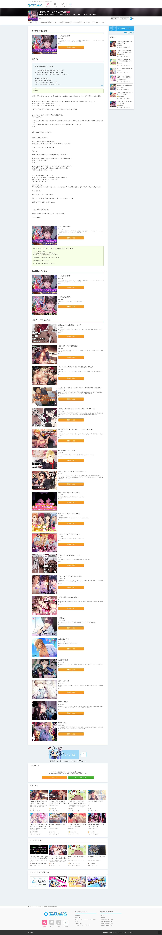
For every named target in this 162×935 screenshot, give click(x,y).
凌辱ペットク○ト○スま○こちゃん (69, 534)
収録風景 (67, 22)
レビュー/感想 (76, 22)
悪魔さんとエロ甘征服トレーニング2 (69, 325)
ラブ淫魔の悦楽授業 (64, 297)
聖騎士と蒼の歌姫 (63, 681)
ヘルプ (77, 921)
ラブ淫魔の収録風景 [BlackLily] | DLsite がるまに (49, 84)
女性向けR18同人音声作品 (56, 22)
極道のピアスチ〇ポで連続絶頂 (67, 346)
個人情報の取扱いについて (107, 921)
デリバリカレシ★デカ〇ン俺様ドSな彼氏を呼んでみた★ (75, 367)
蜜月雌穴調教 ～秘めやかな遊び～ (68, 597)
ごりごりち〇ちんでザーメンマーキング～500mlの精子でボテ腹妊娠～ (80, 388)
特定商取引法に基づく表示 (107, 919)
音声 (95, 14)
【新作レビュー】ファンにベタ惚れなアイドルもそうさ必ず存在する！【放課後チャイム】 (124, 77)
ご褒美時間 (61, 618)
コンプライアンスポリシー (107, 925)
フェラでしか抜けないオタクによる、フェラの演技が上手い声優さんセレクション (58, 858)
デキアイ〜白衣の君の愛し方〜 (124, 68)
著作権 (102, 915)
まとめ (39, 906)
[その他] (133, 18)
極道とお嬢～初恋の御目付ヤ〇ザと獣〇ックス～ (73, 471)
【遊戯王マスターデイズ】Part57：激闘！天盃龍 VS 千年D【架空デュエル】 (77, 803)
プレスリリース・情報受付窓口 (83, 925)
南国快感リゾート (63, 639)
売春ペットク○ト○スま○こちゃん (69, 513)
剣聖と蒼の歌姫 (63, 660)
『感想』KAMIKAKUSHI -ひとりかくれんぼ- (96, 825)
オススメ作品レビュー (100, 22)
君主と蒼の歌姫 (63, 702)
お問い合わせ (79, 923)
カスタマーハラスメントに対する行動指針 (86, 919)
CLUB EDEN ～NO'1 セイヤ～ (67, 450)
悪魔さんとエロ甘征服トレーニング (69, 555)
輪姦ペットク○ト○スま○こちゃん (69, 492)
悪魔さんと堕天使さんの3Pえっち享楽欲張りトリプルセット (76, 409)
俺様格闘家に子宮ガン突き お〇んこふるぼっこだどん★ (75, 429)
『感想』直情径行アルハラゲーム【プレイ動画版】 (77, 825)
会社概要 (78, 915)
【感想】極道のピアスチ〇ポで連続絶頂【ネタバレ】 (38, 802)
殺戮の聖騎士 (62, 723)
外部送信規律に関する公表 (107, 923)
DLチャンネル (35, 5)
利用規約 (78, 917)
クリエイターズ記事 (86, 22)
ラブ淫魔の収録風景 (42, 22)
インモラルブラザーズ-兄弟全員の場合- (70, 576)
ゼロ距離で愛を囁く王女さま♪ (124, 85)
